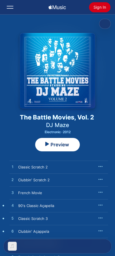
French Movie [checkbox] (30, 193)
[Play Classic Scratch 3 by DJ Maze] (12, 218)
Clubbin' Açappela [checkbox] (33, 231)
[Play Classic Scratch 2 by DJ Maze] (12, 167)
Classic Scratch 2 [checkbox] (33, 167)
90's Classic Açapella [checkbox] (36, 205)
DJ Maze (57, 125)
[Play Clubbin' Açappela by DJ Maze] (12, 231)
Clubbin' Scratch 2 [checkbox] (34, 180)
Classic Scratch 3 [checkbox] (33, 218)
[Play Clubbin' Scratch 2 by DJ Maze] (12, 179)
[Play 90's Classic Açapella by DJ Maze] (12, 205)
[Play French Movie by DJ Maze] (12, 192)
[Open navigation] (10, 7)
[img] (57, 7)
